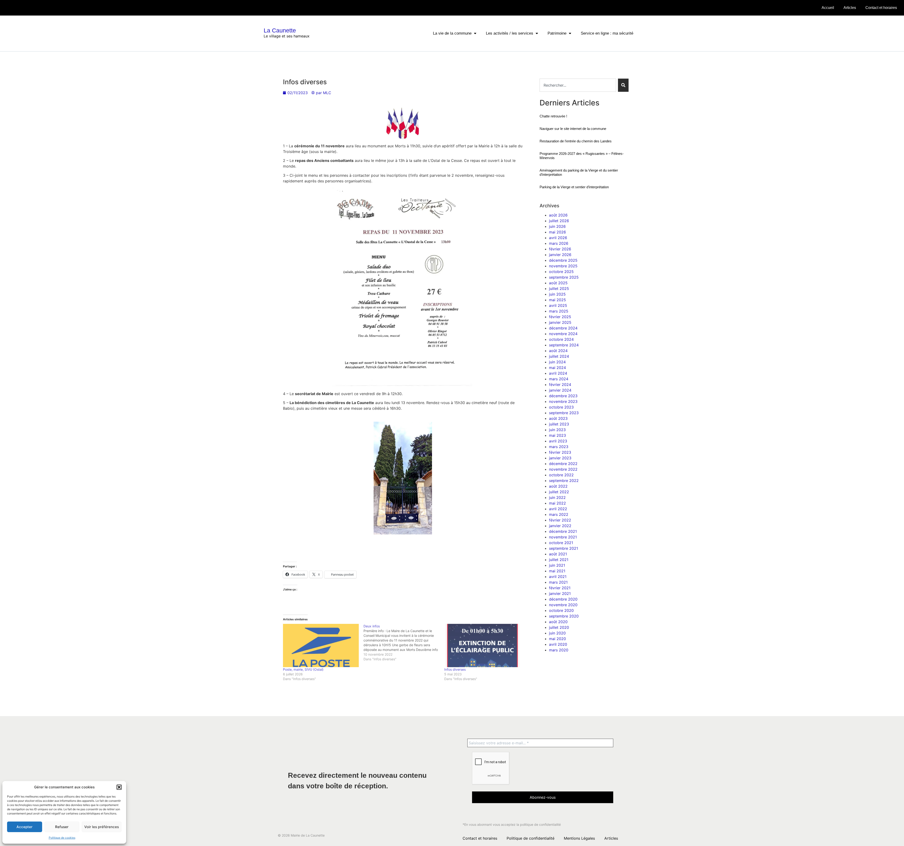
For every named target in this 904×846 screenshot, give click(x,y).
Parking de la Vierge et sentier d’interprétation (574, 187)
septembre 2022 (564, 480)
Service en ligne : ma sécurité (607, 33)
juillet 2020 (559, 627)
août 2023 (558, 418)
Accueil (828, 8)
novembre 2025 (563, 266)
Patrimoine (557, 33)
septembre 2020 (564, 616)
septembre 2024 (564, 345)
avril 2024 (558, 373)
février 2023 (560, 452)
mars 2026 (558, 243)
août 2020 (558, 621)
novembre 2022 (563, 469)
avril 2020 (558, 644)
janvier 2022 (560, 525)
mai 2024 (557, 367)
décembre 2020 (563, 599)
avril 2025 (558, 305)
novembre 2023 (563, 401)
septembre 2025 (564, 277)
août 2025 (558, 283)
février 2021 (559, 587)
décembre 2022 (563, 463)
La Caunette (280, 30)
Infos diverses (455, 669)
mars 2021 (558, 582)
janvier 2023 (560, 458)
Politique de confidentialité (530, 838)
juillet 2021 (558, 559)
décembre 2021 (563, 531)
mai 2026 (557, 232)
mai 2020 (557, 638)
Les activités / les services (509, 33)
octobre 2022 (561, 475)
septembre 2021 (563, 548)
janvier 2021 (560, 593)
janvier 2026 (560, 254)
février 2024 (560, 384)
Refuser (62, 827)
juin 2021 (557, 565)
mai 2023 (557, 435)
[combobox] (578, 85)
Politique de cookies (62, 837)
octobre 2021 (561, 542)
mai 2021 (557, 571)
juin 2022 (557, 497)
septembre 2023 (564, 412)
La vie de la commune (452, 33)
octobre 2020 (561, 610)
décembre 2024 (563, 328)
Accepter (24, 827)
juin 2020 (557, 633)
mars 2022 (558, 514)
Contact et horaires (881, 8)
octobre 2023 (561, 407)
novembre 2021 (563, 537)
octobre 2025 (561, 271)
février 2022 (560, 520)
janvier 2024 (560, 390)
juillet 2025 (559, 288)
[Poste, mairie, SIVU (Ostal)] (321, 645)
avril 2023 (558, 441)
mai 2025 (557, 299)
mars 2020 (558, 650)
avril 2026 (558, 237)
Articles (849, 8)
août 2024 (558, 350)
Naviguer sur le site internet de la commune (573, 129)
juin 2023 (557, 429)
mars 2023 (558, 446)
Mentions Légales (579, 838)
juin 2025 (557, 294)
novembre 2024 (563, 333)
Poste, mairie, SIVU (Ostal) (303, 669)
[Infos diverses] (482, 645)
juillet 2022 (559, 491)
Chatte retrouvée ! (553, 116)
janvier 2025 (560, 322)
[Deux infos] (403, 643)
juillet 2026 (559, 220)
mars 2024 (558, 379)
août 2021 (558, 554)
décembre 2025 (563, 260)
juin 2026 (557, 226)
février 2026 (560, 249)
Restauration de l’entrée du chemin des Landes (576, 141)
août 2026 (558, 215)
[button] (119, 787)
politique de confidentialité (540, 824)
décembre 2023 (563, 395)
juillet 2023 (559, 424)
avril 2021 (557, 576)
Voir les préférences (101, 827)
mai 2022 (557, 503)
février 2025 (560, 316)
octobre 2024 (561, 339)
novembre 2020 (563, 604)
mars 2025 (558, 311)
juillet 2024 (559, 356)
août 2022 (558, 486)
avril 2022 (558, 508)
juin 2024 (557, 362)
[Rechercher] (623, 85)
